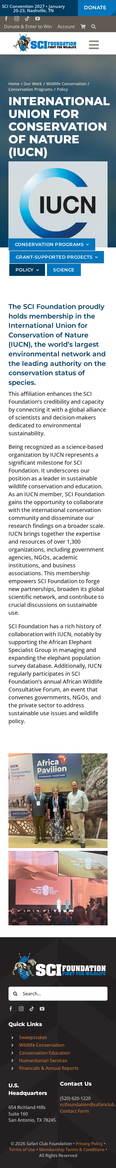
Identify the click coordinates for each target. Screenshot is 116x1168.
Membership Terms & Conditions (71, 1149)
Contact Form (74, 1111)
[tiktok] (27, 18)
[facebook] (6, 18)
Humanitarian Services (43, 1060)
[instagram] (16, 18)
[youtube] (37, 18)
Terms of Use (22, 1149)
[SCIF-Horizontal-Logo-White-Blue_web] (58, 953)
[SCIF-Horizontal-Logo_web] (45, 34)
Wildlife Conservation (41, 1045)
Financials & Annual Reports (49, 1068)
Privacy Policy (89, 1143)
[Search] (93, 26)
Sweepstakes (33, 1037)
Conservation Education (44, 1053)
